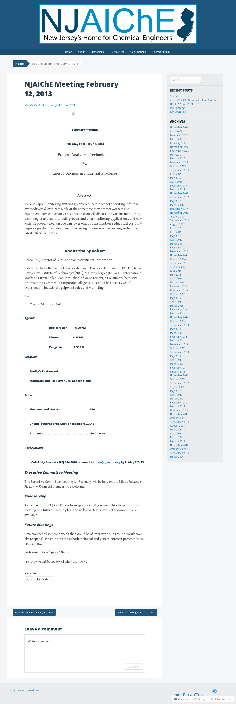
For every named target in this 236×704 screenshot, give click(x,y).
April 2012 (176, 395)
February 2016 (178, 286)
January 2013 (177, 371)
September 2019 (179, 170)
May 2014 (175, 329)
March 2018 (177, 205)
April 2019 (176, 181)
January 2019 (177, 189)
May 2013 (175, 356)
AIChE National (138, 51)
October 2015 (178, 294)
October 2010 (178, 449)
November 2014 (179, 317)
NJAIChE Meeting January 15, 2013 (34, 612)
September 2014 (179, 325)
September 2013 (179, 352)
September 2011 (179, 422)
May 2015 (175, 298)
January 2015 (177, 313)
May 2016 (175, 274)
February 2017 (178, 247)
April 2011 (176, 433)
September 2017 (179, 220)
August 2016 (177, 267)
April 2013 (176, 360)
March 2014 (177, 333)
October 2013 (178, 348)
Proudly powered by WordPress (23, 690)
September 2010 (179, 453)
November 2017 (179, 213)
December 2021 (179, 135)
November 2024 (179, 127)
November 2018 (179, 193)
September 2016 (179, 263)
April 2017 (176, 240)
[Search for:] (185, 79)
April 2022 (176, 131)
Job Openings (178, 111)
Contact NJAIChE (161, 51)
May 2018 (175, 201)
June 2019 (176, 174)
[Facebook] (183, 695)
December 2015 (179, 290)
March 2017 (177, 244)
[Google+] (190, 695)
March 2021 (177, 139)
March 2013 (177, 364)
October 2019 (178, 166)
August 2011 (177, 426)
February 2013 (178, 367)
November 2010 (179, 445)
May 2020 (175, 154)
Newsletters (117, 51)
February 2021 (178, 143)
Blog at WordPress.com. (214, 696)
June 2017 (176, 232)
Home (68, 51)
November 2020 (179, 147)
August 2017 (177, 224)
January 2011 (177, 441)
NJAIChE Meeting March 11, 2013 (136, 612)
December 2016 (179, 251)
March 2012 (177, 398)
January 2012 (177, 406)
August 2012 (177, 387)
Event (72, 105)
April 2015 (176, 302)
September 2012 (179, 383)
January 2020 (177, 158)
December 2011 (179, 410)
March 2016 (177, 282)
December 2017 (179, 209)
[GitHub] (196, 695)
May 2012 (175, 391)
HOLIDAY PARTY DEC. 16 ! (185, 104)
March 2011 (177, 437)
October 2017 (178, 216)
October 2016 (178, 259)
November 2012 (179, 375)
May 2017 (175, 236)
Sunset (174, 96)
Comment (133, 666)
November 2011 (179, 414)
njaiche (58, 105)
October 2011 (178, 418)
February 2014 (178, 336)
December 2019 (179, 162)
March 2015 (177, 305)
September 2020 (179, 150)
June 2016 (176, 270)
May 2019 (175, 178)
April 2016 (176, 278)
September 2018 (179, 197)
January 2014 (177, 340)
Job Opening (177, 108)
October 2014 (178, 321)
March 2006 (177, 456)
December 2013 (179, 344)
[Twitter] (177, 695)
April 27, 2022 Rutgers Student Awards (193, 100)
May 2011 (175, 429)
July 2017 (175, 228)
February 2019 (178, 185)
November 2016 (179, 255)
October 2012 (178, 379)
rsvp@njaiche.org (107, 462)
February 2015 (178, 309)
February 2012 (178, 402)
